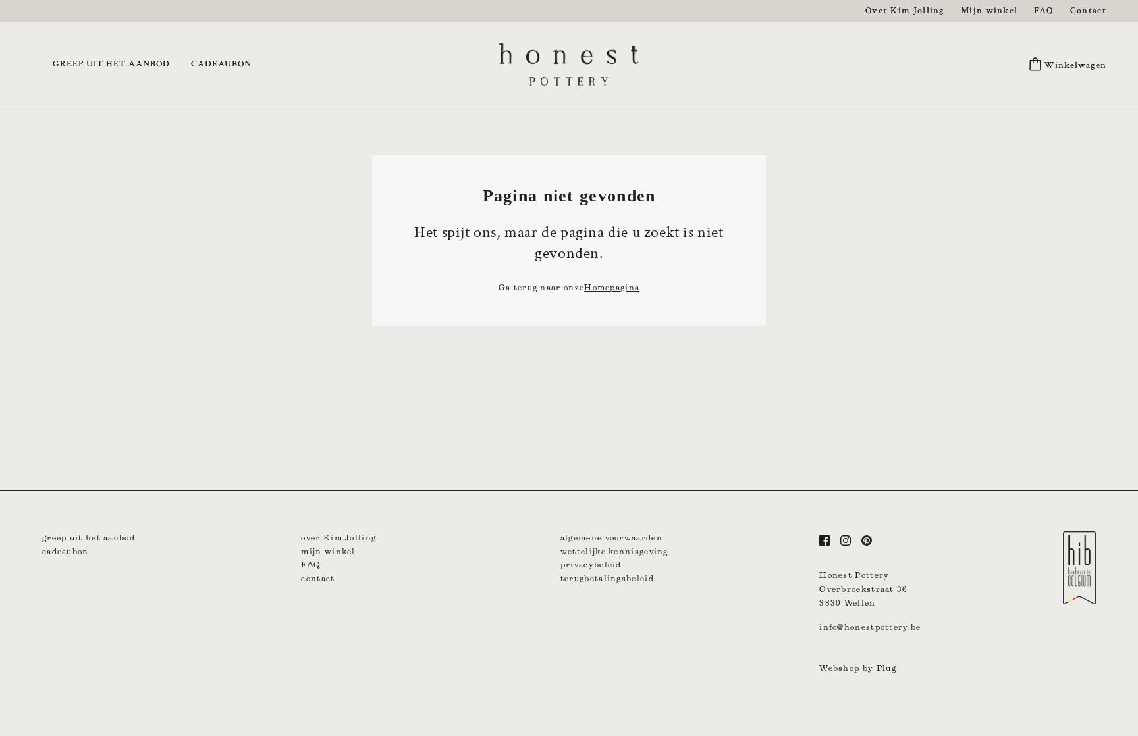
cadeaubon (65, 551)
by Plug (879, 668)
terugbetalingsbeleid (607, 578)
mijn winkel (328, 551)
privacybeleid (591, 564)
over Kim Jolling (338, 537)
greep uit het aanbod (88, 537)
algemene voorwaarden (611, 537)
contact (318, 578)
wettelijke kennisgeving (614, 551)
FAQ (311, 564)
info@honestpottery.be (870, 627)
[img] (824, 540)
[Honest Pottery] (569, 63)
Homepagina (611, 287)
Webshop (839, 668)
